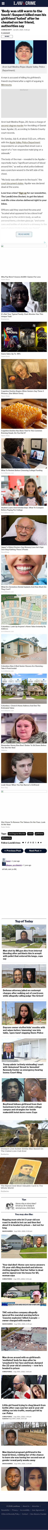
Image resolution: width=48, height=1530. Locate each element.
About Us (26, 1506)
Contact (25, 1514)
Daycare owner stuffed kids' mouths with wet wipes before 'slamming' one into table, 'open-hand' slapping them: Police (24, 1030)
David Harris (7, 1231)
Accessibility (24, 1510)
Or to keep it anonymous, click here (25, 1207)
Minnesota (6, 85)
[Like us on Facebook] (26, 843)
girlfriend (39, 834)
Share (7, 36)
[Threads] (33, 843)
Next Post (34, 850)
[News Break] (41, 843)
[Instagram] (31, 843)
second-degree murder (12, 125)
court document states (12, 183)
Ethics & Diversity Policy (10, 1514)
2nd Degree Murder (16, 834)
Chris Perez (7, 1279)
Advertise (35, 1506)
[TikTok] (28, 843)
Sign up (23, 193)
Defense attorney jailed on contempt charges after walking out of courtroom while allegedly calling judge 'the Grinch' (23, 993)
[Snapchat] (38, 843)
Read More (24, 234)
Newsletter (5, 1510)
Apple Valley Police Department (25, 142)
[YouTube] (23, 843)
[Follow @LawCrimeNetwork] (36, 843)
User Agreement (38, 1510)
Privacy (15, 1510)
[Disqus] (24, 886)
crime (30, 834)
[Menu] (3, 3)
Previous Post (14, 850)
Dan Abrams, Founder (38, 1514)
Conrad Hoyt (6, 30)
